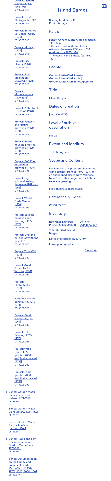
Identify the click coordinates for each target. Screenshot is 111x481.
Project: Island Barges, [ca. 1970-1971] (25, 302)
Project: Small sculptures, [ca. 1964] (23, 318)
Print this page (58, 23)
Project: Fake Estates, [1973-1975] (23, 335)
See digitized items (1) (62, 20)
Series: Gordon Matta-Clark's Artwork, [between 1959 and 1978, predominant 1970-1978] (70, 49)
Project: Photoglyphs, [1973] (22, 285)
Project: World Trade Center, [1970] (23, 201)
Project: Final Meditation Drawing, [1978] (24, 78)
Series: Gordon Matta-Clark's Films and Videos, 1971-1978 (22, 395)
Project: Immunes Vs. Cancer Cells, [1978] (25, 34)
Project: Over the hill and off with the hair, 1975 (26, 238)
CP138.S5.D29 (57, 205)
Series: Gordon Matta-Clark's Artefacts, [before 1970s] (22, 425)
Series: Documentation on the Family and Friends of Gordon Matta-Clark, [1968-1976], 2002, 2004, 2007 (23, 465)
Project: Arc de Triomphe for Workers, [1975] (23, 268)
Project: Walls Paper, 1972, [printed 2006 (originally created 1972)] (25, 355)
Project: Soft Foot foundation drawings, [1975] (25, 164)
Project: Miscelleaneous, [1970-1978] (24, 94)
